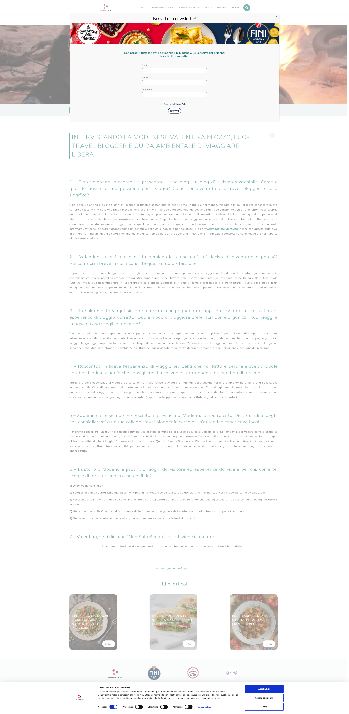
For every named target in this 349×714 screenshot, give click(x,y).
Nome (145, 77)
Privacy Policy (180, 104)
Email (144, 65)
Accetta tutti (264, 689)
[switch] (139, 707)
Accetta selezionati (264, 698)
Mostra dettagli (205, 707)
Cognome (147, 89)
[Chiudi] (277, 17)
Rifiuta (264, 707)
